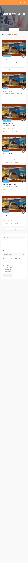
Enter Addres (6, 250)
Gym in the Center (8, 154)
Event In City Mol (7, 91)
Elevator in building (9, 265)
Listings (11, 17)
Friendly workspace (9, 267)
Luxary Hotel (6, 215)
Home (6, 17)
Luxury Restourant (8, 59)
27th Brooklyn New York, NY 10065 (11, 69)
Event (6, 88)
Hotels (6, 212)
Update (7, 275)
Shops (6, 181)
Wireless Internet (8, 271)
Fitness (6, 150)
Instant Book (8, 269)
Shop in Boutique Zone (9, 184)
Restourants (7, 56)
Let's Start (14, 29)
